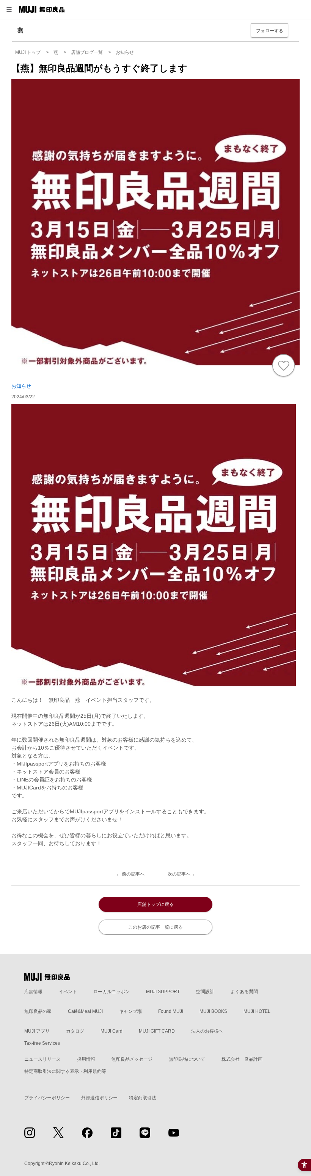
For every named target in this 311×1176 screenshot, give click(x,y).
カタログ (75, 1031)
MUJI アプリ (37, 1031)
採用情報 (86, 1059)
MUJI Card (112, 1031)
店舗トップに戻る (155, 904)
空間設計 (205, 991)
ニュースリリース (42, 1059)
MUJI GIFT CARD (157, 1031)
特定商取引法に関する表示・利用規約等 (65, 1071)
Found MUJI (170, 1011)
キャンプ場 (130, 1011)
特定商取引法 (142, 1098)
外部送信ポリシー (99, 1098)
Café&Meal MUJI (85, 1011)
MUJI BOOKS (213, 1011)
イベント (68, 991)
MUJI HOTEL (256, 1011)
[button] (9, 9)
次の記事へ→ (181, 874)
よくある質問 (244, 991)
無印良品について (187, 1059)
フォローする (269, 30)
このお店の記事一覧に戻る (155, 927)
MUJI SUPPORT (163, 991)
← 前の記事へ (130, 874)
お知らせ (21, 386)
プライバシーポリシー (47, 1098)
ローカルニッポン (111, 991)
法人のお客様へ (207, 1031)
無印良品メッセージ (132, 1059)
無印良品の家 (38, 1011)
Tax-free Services (42, 1043)
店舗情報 (33, 991)
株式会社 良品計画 (241, 1059)
